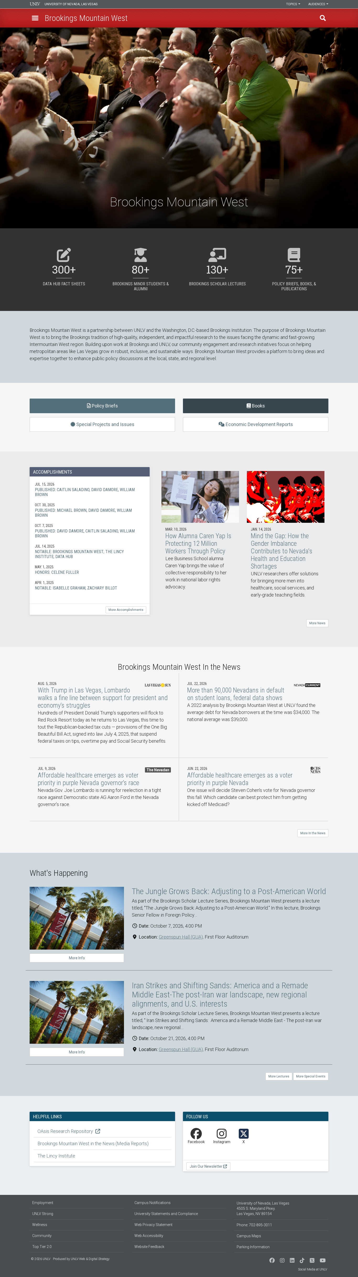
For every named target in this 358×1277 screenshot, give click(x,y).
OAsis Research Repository (65, 1131)
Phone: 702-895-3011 (254, 1225)
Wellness (39, 1225)
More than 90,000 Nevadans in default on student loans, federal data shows (253, 715)
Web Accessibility (148, 1236)
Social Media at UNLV (312, 1269)
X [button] (243, 1142)
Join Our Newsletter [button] (206, 1166)
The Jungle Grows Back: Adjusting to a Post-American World (229, 891)
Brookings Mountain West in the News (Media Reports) (93, 1143)
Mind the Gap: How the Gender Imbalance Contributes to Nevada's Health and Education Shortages (285, 539)
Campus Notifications (152, 1203)
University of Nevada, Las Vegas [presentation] (71, 4)
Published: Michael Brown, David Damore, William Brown (90, 510)
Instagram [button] (221, 1142)
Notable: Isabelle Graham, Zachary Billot (90, 585)
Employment (42, 1203)
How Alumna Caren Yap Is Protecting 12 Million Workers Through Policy (200, 535)
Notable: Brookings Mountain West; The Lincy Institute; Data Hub (90, 551)
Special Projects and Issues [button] (104, 424)
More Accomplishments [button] (126, 610)
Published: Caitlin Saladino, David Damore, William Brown (90, 489)
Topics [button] (292, 4)
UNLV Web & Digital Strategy (90, 1259)
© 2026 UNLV (40, 1259)
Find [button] (322, 18)
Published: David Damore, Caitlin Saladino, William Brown (90, 531)
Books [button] (258, 405)
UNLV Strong (42, 1214)
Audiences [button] (317, 4)
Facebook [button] (196, 1142)
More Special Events (311, 1076)
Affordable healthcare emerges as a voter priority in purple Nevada (253, 789)
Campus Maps (249, 1236)
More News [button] (317, 623)
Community (42, 1236)
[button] (35, 18)
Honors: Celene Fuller (90, 569)
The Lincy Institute (56, 1156)
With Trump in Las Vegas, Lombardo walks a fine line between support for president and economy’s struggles (104, 715)
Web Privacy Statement (153, 1225)
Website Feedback (149, 1247)
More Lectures (278, 1076)
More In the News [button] (313, 833)
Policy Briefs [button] (104, 405)
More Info (77, 958)
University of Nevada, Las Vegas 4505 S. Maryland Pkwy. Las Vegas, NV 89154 (263, 1208)
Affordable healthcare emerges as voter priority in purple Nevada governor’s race (104, 789)
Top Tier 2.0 (42, 1247)
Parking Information (253, 1247)
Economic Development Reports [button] (259, 424)
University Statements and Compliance (166, 1214)
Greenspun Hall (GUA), (181, 937)
